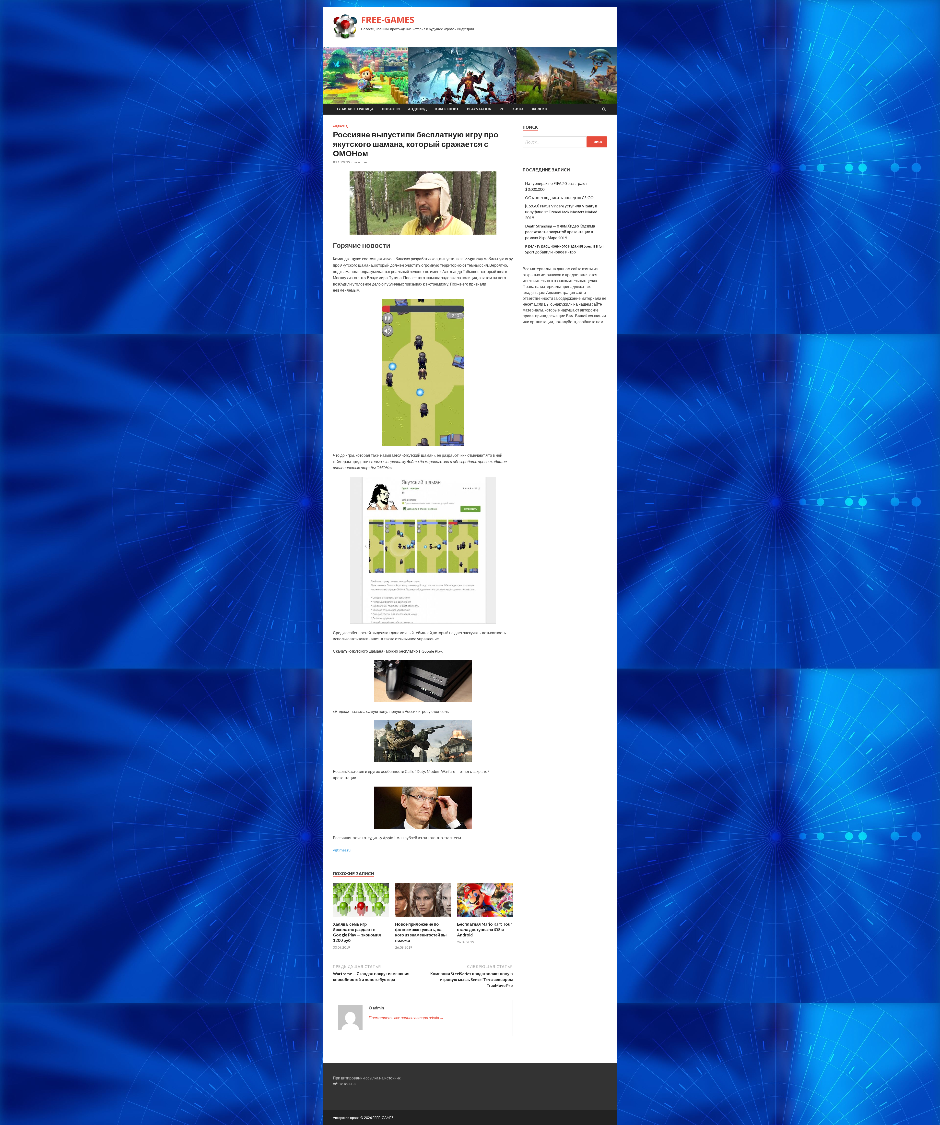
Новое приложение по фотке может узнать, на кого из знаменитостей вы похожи (421, 932)
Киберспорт (447, 109)
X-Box (517, 109)
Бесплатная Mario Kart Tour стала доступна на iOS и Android (484, 929)
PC (502, 109)
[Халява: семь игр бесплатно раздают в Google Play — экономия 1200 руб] (361, 918)
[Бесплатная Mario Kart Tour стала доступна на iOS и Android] (485, 918)
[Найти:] (565, 141)
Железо (539, 109)
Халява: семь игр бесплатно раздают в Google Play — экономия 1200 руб (357, 932)
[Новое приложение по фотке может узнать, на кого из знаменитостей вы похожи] (423, 918)
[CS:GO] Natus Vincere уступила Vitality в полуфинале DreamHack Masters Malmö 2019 (561, 211)
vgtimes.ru (342, 850)
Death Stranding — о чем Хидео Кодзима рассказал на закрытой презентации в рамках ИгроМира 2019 (560, 232)
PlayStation (479, 109)
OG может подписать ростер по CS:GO (559, 197)
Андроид (417, 109)
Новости (391, 109)
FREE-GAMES (387, 20)
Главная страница (355, 109)
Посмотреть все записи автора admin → (406, 1017)
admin (362, 162)
